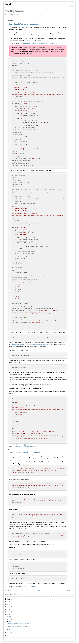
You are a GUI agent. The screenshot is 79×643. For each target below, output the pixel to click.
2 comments (32, 586)
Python (56, 332)
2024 (8, 601)
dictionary (16, 446)
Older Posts (70, 590)
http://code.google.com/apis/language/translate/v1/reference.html (38, 43)
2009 (8, 633)
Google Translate (25, 27)
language (32, 446)
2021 (8, 604)
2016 (8, 612)
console (15, 588)
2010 (8, 619)
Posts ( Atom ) (16, 594)
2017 (8, 609)
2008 (8, 635)
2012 (8, 614)
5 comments (31, 445)
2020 (8, 606)
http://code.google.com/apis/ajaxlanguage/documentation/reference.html (32, 344)
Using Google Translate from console (24, 24)
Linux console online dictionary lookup (25, 452)
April (10, 629)
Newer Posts (8, 590)
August (11, 621)
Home (39, 590)
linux (37, 446)
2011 (8, 617)
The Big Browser (14, 11)
